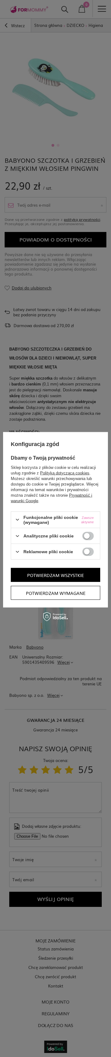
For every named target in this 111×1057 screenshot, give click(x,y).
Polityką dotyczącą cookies (64, 472)
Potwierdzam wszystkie (55, 575)
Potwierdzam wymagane (55, 593)
